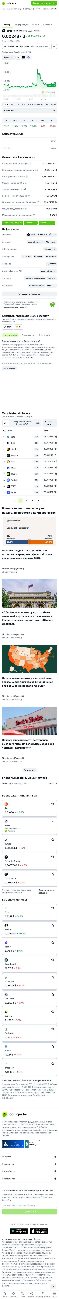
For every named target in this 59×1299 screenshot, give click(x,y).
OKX (31, 357)
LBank (44, 350)
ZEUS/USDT (49, 436)
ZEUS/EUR (48, 455)
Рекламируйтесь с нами (14, 307)
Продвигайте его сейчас (46, 891)
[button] (35, 242)
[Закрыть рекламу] (52, 821)
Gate (25, 357)
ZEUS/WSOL (49, 461)
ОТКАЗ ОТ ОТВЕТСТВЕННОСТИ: (17, 1239)
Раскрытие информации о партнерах (17, 417)
